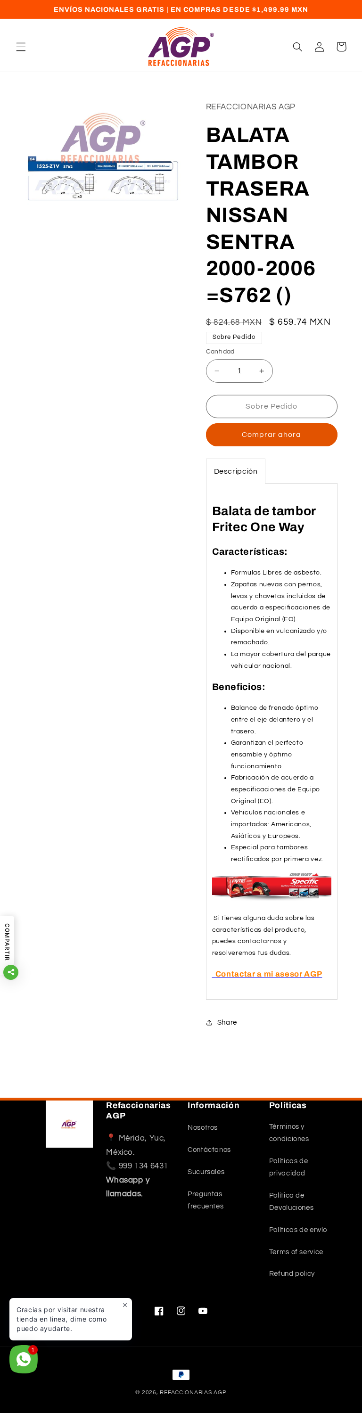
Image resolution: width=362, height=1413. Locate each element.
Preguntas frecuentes (205, 1200)
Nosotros (203, 1127)
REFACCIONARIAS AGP (193, 1392)
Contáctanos (209, 1149)
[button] (21, 47)
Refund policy (292, 1273)
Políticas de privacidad (288, 1167)
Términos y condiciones (289, 1132)
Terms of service (296, 1252)
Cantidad (220, 351)
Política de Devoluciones (291, 1201)
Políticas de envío (298, 1229)
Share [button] (227, 1022)
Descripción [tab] (236, 471)
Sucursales (206, 1171)
